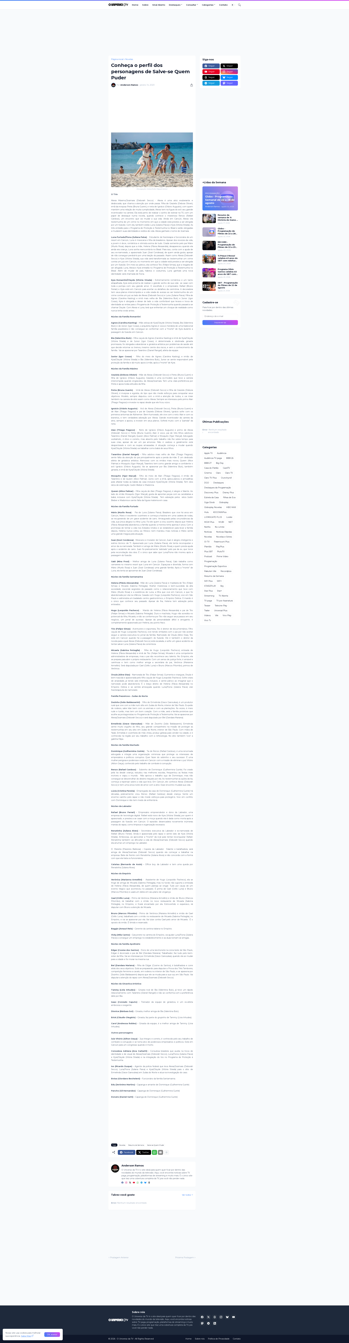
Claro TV (229, 473)
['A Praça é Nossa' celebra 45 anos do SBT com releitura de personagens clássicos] (209, 259)
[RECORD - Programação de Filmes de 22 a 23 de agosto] (209, 245)
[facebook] (122, 1182)
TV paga (208, 600)
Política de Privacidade (218, 1339)
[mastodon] (202, 1323)
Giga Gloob (209, 502)
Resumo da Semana (136, 1145)
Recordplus (226, 571)
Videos (207, 615)
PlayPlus (220, 546)
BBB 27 (208, 463)
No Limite (219, 527)
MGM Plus (209, 522)
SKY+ (219, 581)
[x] (208, 1317)
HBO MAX (231, 507)
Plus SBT (208, 551)
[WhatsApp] (154, 1152)
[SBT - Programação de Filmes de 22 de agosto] (209, 286)
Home (135, 5)
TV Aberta (223, 596)
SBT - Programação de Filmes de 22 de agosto (228, 285)
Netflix (207, 527)
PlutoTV (221, 551)
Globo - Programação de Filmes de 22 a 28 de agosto (227, 231)
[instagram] (126, 1182)
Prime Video (222, 556)
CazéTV (226, 468)
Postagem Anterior (119, 1257)
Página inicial (117, 59)
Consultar (191, 5)
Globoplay (223, 502)
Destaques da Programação (217, 487)
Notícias (208, 532)
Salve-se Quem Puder (155, 1145)
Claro (218, 473)
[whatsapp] (138, 1182)
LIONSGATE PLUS (213, 517)
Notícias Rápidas (224, 532)
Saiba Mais (26, 1336)
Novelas (129, 59)
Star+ (219, 591)
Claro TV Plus (210, 478)
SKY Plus (208, 581)
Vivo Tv (207, 620)
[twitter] (130, 1182)
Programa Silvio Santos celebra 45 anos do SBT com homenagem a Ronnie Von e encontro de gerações (227, 272)
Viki (216, 615)
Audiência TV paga (213, 458)
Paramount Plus (221, 541)
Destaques (174, 5)
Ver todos (186, 1195)
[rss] (214, 1323)
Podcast (208, 556)
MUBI (221, 522)
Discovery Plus (211, 492)
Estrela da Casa (211, 497)
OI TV (207, 541)
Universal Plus (220, 610)
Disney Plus (228, 492)
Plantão (208, 546)
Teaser (207, 605)
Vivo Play (227, 615)
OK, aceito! (52, 1334)
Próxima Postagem (184, 1257)
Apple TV (208, 453)
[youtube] (134, 1182)
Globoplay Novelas (213, 507)
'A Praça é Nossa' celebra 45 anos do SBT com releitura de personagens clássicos (228, 258)
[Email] (160, 1152)
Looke (229, 517)
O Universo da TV (125, 1339)
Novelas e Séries (224, 537)
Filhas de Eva (229, 497)
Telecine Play (221, 605)
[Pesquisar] (238, 5)
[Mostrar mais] (166, 1152)
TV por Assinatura (224, 600)
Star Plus (208, 591)
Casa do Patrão (211, 468)
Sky (222, 586)
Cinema (208, 473)
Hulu (206, 512)
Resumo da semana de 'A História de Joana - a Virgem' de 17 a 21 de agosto (228, 217)
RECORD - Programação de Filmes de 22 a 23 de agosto (226, 244)
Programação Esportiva (215, 566)
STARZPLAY (210, 586)
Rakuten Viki (210, 571)
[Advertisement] (174, 32)
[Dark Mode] (233, 5)
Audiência (221, 453)
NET (230, 522)
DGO (206, 482)
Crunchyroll (226, 478)
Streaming (209, 596)
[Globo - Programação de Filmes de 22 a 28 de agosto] (209, 232)
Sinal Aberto (158, 5)
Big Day (220, 463)
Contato (223, 5)
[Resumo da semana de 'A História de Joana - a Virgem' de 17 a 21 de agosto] (209, 218)
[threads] (149, 1182)
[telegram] (141, 1182)
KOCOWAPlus (219, 512)
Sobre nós (199, 1339)
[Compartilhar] (190, 85)
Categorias (207, 5)
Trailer (207, 610)
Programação (210, 561)
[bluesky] (145, 1182)
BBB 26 (229, 458)
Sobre (145, 5)
